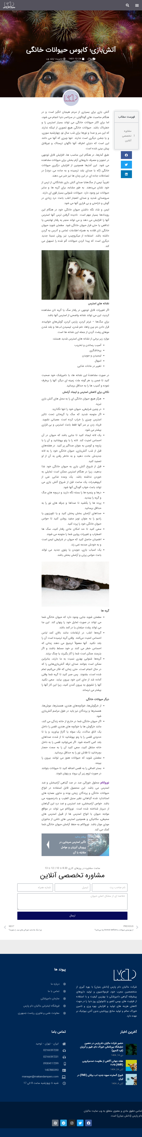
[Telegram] (63, 1123)
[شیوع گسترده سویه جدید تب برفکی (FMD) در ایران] (131, 1079)
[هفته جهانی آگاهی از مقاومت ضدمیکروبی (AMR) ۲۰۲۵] (131, 1065)
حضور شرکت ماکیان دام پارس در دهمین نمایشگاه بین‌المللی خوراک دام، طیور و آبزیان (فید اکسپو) (101, 1046)
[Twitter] (80, 1123)
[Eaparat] (55, 1123)
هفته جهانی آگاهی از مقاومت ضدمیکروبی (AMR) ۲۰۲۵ (102, 1063)
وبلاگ (90, 59)
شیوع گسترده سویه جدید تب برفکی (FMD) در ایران (100, 1077)
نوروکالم (104, 782)
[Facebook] (88, 1123)
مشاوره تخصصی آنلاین (126, 136)
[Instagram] (72, 1123)
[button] (137, 5)
